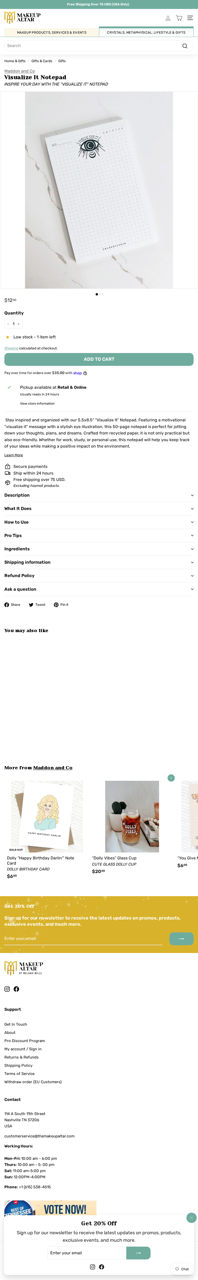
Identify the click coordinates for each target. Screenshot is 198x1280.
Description (17, 495)
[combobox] (99, 45)
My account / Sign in (23, 1049)
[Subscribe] (138, 1252)
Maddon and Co (19, 71)
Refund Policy (19, 575)
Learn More (13, 455)
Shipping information (27, 562)
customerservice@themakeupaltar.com (39, 1136)
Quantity (14, 313)
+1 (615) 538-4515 (35, 1187)
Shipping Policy (18, 1065)
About (9, 1032)
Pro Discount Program (24, 1040)
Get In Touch (15, 1024)
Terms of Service (19, 1073)
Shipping (11, 348)
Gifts (62, 61)
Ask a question (20, 589)
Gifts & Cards (41, 61)
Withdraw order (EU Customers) (33, 1082)
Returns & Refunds (21, 1057)
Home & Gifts (15, 61)
